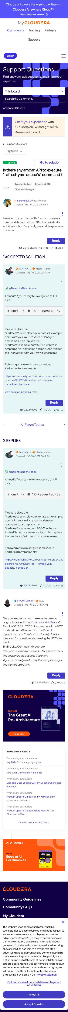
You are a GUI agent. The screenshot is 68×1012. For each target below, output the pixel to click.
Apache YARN (42, 184)
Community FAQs (17, 907)
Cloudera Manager (25, 189)
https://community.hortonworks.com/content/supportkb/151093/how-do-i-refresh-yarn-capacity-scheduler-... (34, 380)
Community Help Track (44, 622)
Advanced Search (14, 108)
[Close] (63, 922)
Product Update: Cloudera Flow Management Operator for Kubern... (30, 798)
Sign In (10, 55)
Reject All (34, 994)
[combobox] (34, 98)
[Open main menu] (63, 56)
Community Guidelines (22, 899)
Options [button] (12, 151)
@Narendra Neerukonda (22, 288)
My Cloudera (13, 916)
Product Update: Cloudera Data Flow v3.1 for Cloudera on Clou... (30, 812)
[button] (62, 212)
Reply (56, 240)
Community (15, 30)
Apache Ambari (23, 184)
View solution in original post (21, 391)
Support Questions (16, 143)
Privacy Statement (46, 974)
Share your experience (31, 122)
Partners (50, 30)
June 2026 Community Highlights (24, 772)
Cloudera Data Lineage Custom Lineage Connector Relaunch (33, 784)
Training (34, 30)
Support (34, 39)
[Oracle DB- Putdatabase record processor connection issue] (64, 424)
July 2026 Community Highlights (23, 762)
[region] (34, 964)
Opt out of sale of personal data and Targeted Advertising (34, 984)
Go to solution (50, 162)
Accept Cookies (34, 1004)
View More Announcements (34, 822)
